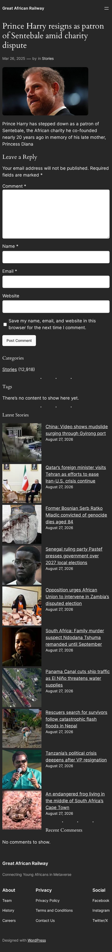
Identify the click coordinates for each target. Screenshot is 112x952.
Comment (14, 186)
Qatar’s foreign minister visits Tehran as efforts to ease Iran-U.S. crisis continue (76, 474)
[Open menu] (106, 8)
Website (10, 295)
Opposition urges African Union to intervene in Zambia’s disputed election (77, 596)
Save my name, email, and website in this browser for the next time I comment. (52, 324)
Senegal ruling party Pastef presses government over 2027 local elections (74, 555)
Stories (48, 58)
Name (10, 246)
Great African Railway (23, 8)
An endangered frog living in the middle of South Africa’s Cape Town (75, 800)
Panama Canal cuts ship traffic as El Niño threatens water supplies (78, 678)
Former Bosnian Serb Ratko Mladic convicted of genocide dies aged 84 (76, 515)
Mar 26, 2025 (13, 58)
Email (9, 271)
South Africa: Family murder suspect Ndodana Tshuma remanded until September (75, 637)
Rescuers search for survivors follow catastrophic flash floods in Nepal (76, 719)
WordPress (37, 940)
